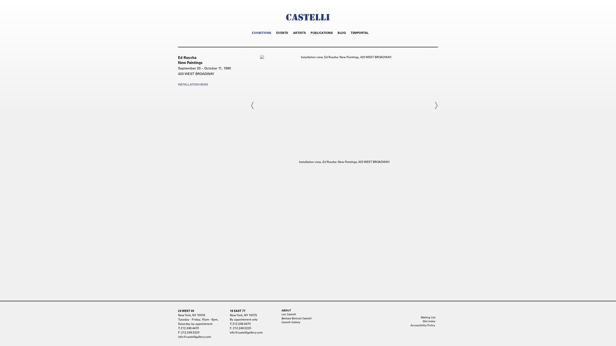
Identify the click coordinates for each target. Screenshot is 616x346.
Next (436, 105)
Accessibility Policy (423, 325)
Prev (253, 105)
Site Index (429, 321)
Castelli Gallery (291, 322)
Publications (322, 33)
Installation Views (193, 84)
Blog (342, 33)
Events (282, 33)
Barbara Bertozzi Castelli (297, 318)
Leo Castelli (289, 314)
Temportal (360, 33)
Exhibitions (261, 33)
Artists (299, 33)
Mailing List (428, 317)
